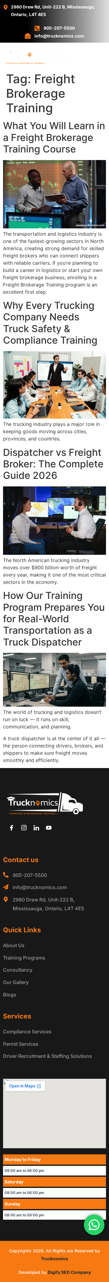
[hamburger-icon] (99, 56)
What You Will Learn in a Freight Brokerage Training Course (54, 137)
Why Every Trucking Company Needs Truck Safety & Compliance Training (50, 322)
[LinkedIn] (36, 828)
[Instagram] (23, 828)
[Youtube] (48, 828)
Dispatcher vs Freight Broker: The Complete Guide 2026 (53, 464)
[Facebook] (11, 828)
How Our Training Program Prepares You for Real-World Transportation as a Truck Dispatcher (54, 619)
